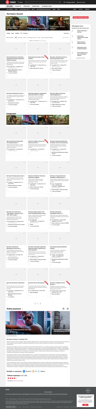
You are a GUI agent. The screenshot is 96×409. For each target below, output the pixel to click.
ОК (85, 405)
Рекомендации (11, 113)
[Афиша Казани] (11, 2)
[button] (63, 309)
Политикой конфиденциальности (85, 402)
